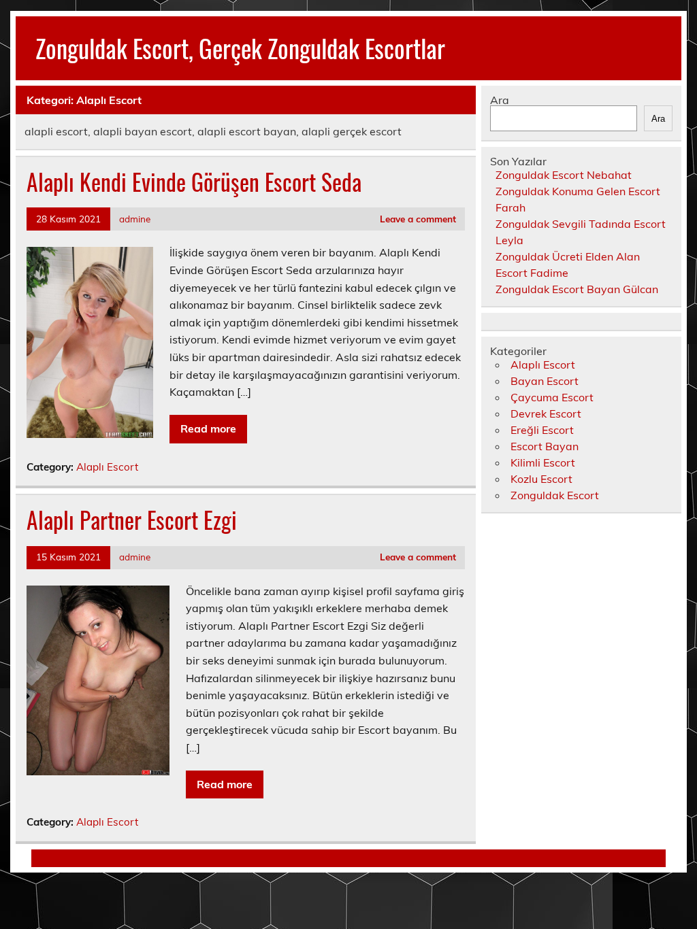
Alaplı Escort (107, 466)
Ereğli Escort (542, 430)
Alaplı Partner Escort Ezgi (132, 520)
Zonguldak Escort (554, 495)
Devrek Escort (545, 413)
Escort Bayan (544, 446)
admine (134, 218)
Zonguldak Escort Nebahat (564, 175)
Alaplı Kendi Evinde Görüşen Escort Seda (194, 182)
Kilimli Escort (542, 462)
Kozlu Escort (541, 479)
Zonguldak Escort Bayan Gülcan (577, 289)
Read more (208, 428)
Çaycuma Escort (552, 397)
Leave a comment (418, 218)
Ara (499, 100)
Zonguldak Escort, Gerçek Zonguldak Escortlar (240, 48)
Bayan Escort (544, 381)
